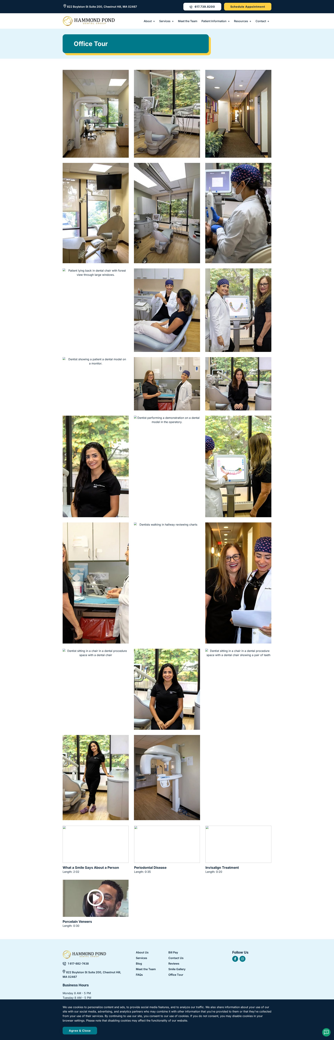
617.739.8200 (204, 6)
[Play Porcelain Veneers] (95, 898)
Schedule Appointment (247, 6)
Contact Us (176, 958)
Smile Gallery (176, 969)
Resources (241, 21)
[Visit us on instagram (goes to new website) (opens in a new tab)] (242, 959)
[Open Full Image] (96, 114)
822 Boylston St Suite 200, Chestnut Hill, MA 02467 (102, 6)
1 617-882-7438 (78, 963)
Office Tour (175, 974)
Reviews (173, 963)
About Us (142, 952)
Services (164, 21)
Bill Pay (173, 952)
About (148, 21)
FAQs (139, 974)
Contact (261, 21)
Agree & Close (80, 1030)
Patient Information (213, 21)
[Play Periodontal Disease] (167, 844)
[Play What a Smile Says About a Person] (95, 844)
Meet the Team (187, 21)
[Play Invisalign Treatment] (238, 844)
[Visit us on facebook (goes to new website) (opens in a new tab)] (235, 959)
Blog (139, 963)
